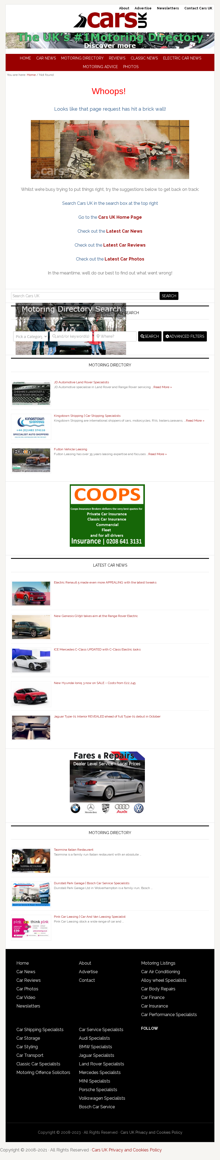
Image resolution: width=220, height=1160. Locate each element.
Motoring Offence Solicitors (43, 1072)
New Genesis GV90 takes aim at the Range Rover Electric (96, 616)
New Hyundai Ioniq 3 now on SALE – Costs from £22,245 (94, 683)
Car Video (25, 997)
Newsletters (28, 1006)
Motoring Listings (158, 963)
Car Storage (28, 1038)
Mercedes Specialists (100, 1072)
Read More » (162, 387)
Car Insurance (154, 1006)
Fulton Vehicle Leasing (70, 449)
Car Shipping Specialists (40, 1029)
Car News (25, 971)
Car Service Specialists (101, 1029)
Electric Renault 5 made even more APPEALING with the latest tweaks (105, 582)
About (85, 963)
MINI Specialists (94, 1081)
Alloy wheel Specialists (163, 980)
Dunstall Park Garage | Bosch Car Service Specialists (91, 883)
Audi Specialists (94, 1038)
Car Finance (152, 997)
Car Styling (27, 1046)
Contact (87, 980)
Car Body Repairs (158, 988)
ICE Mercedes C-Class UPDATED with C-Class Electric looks (97, 649)
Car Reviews (28, 980)
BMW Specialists (95, 1046)
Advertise (88, 971)
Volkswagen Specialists (102, 1098)
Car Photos (27, 988)
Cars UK (110, 20)
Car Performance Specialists (169, 1014)
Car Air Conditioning (160, 971)
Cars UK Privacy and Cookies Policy (151, 1132)
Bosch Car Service (97, 1106)
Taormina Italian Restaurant (73, 850)
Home (22, 963)
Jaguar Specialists (96, 1055)
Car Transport (29, 1055)
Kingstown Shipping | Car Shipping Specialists (87, 416)
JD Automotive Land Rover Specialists (81, 382)
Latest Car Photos (124, 259)
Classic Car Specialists (38, 1063)
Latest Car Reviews (124, 245)
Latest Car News (124, 231)
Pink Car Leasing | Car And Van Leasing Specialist (90, 917)
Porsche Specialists (98, 1089)
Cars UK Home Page (120, 217)
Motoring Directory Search (110, 313)
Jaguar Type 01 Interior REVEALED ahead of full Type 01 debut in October (107, 716)
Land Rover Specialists (101, 1063)
